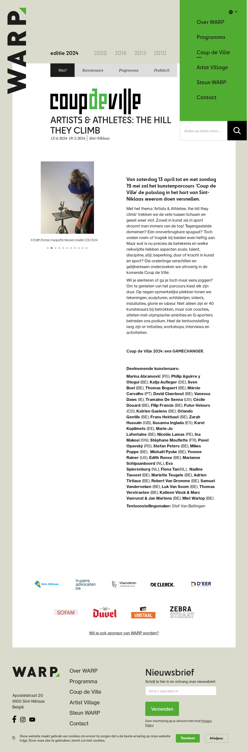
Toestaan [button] (188, 738)
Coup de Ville (213, 52)
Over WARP (210, 21)
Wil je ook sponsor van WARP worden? (124, 633)
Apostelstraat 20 (27, 695)
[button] (233, 11)
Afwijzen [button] (216, 738)
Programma (211, 36)
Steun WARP (211, 82)
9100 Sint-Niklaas (28, 701)
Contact (207, 97)
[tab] (62, 70)
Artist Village (212, 67)
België (18, 707)
